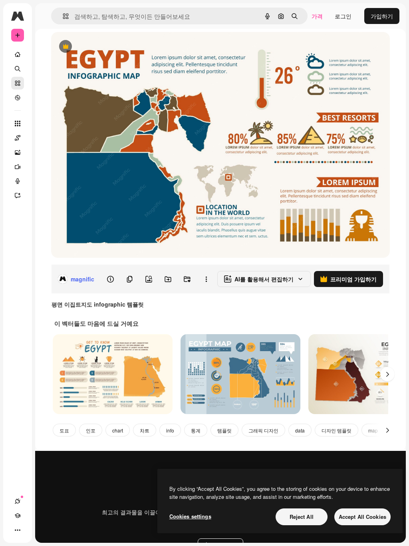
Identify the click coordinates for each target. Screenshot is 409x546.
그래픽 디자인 (263, 430)
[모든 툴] (17, 123)
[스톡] (17, 83)
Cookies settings (190, 516)
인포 (90, 430)
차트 (144, 430)
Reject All (302, 516)
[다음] (387, 374)
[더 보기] (17, 530)
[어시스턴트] (17, 195)
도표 (64, 430)
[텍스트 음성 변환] (17, 181)
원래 (97, 47)
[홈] (17, 54)
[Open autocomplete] (62, 16)
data (300, 430)
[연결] (17, 501)
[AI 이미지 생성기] (17, 152)
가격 (317, 16)
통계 (196, 430)
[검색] (17, 68)
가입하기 (382, 16)
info (170, 430)
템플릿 (224, 430)
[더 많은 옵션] (206, 279)
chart (117, 430)
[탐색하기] (17, 97)
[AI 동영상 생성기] (17, 166)
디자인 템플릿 (336, 430)
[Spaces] (17, 138)
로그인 (343, 16)
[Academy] (17, 515)
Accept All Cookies (362, 516)
